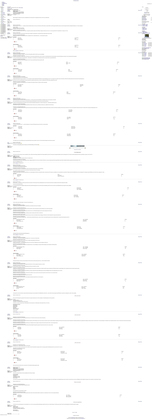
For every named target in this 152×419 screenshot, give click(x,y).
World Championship (146, 37)
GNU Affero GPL (82, 418)
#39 (140, 381)
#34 (140, 262)
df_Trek (145, 45)
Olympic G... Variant (145, 24)
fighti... (145, 42)
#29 (140, 151)
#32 (140, 204)
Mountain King (144, 31)
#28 (140, 142)
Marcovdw (145, 43)
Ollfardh (145, 53)
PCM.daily (8, 7)
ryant (8, 142)
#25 (140, 75)
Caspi (145, 56)
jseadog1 (145, 44)
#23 (140, 32)
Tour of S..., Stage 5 (145, 25)
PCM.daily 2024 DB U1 (145, 19)
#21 (140, 10)
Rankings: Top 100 (146, 48)
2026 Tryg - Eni (144, 28)
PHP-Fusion (73, 417)
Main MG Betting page (147, 57)
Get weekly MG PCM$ (147, 58)
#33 (140, 236)
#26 (140, 98)
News (2, 15)
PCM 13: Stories (21, 7)
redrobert (8, 10)
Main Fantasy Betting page (147, 47)
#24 (140, 52)
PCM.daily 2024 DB (144, 22)
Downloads (3, 16)
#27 (140, 123)
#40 (140, 401)
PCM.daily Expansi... (144, 18)
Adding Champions (144, 32)
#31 (140, 181)
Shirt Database (3, 12)
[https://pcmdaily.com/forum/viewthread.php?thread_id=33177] (77, 146)
